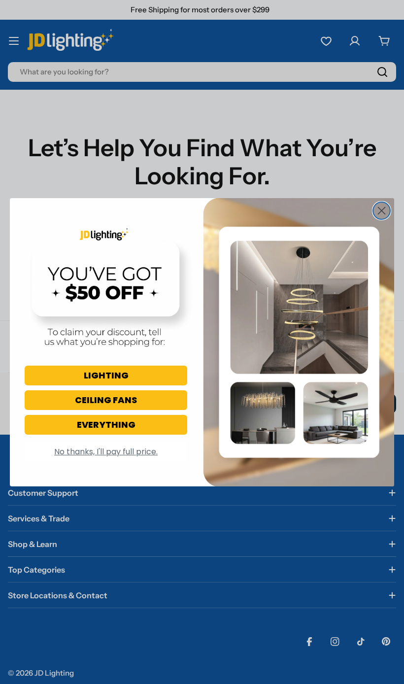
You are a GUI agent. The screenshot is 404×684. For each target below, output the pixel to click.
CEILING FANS (106, 400)
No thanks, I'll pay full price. (106, 451)
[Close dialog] (381, 210)
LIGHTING (106, 375)
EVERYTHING (106, 424)
